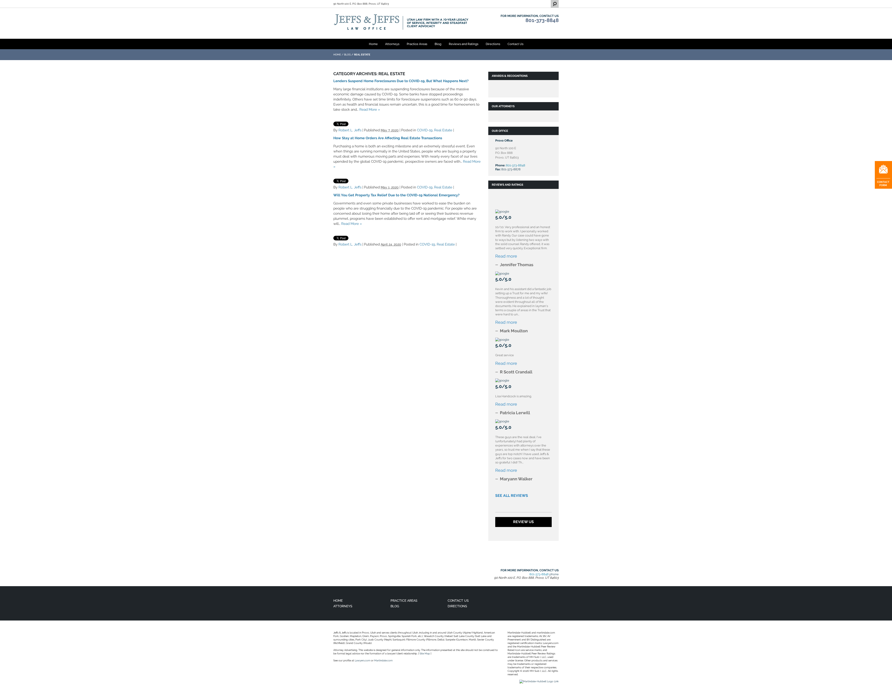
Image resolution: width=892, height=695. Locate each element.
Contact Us (515, 44)
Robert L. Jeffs (349, 130)
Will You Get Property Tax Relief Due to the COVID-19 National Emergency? (396, 195)
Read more (506, 256)
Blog (438, 44)
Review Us (523, 522)
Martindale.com (383, 660)
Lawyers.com (362, 660)
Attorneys (392, 44)
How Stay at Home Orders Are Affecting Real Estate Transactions (387, 138)
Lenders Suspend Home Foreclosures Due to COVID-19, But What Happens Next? (401, 81)
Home (373, 44)
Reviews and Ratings (463, 44)
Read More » (369, 109)
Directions (493, 44)
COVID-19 (425, 130)
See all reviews (511, 495)
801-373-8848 (542, 20)
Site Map (425, 653)
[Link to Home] (401, 22)
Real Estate (443, 130)
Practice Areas (417, 44)
